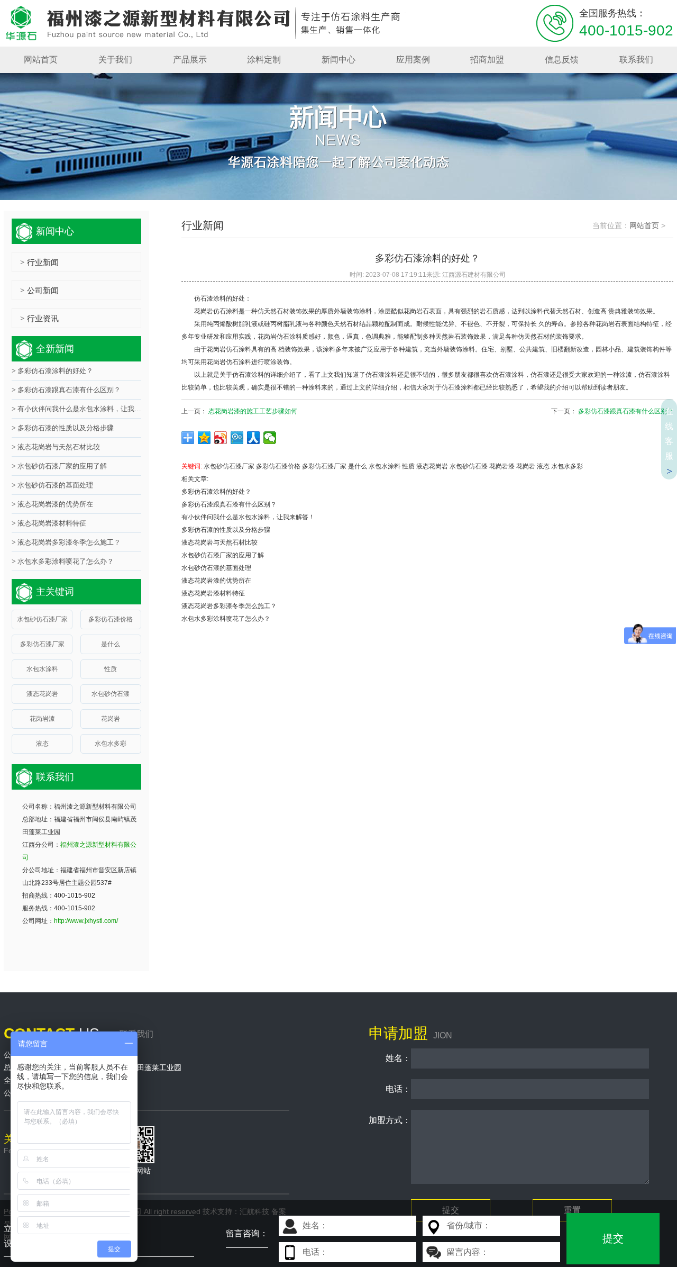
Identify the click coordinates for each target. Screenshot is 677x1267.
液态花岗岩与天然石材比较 (219, 542)
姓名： (390, 1058)
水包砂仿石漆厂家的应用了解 (222, 555)
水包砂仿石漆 (469, 466)
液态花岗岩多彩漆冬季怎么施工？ (229, 606)
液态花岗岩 (432, 466)
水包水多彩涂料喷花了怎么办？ (225, 618)
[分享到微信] (270, 437)
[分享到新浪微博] (220, 437)
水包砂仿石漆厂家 (229, 466)
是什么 (357, 466)
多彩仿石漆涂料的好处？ (216, 491)
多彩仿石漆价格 (278, 466)
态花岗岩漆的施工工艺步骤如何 (252, 411)
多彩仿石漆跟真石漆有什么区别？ (625, 411)
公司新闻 (39, 290)
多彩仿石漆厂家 (324, 466)
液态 (543, 466)
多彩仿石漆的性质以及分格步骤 (225, 529)
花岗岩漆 (502, 466)
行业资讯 (39, 318)
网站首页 (644, 225)
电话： (390, 1088)
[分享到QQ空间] (204, 437)
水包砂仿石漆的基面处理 (216, 568)
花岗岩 (525, 466)
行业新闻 (39, 262)
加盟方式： (390, 1120)
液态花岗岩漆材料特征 (213, 593)
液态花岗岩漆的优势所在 (216, 580)
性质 (408, 466)
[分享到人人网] (253, 437)
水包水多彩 (567, 466)
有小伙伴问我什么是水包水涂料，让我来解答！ (248, 517)
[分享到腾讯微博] (237, 437)
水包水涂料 (384, 466)
